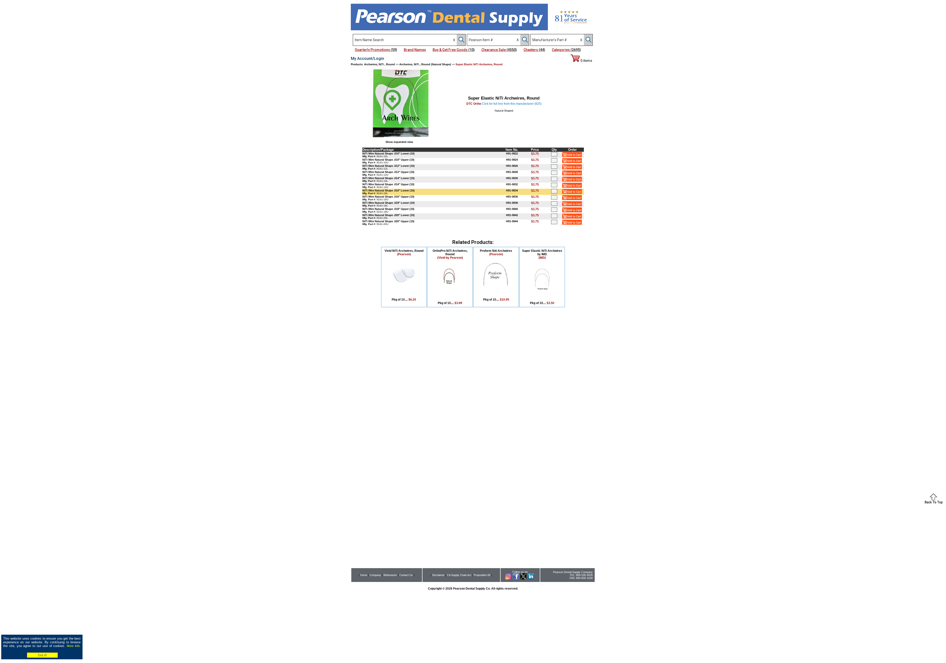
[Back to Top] (934, 503)
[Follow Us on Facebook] (516, 578)
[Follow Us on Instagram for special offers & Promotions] (508, 578)
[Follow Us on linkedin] (531, 578)
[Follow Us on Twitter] (523, 578)
